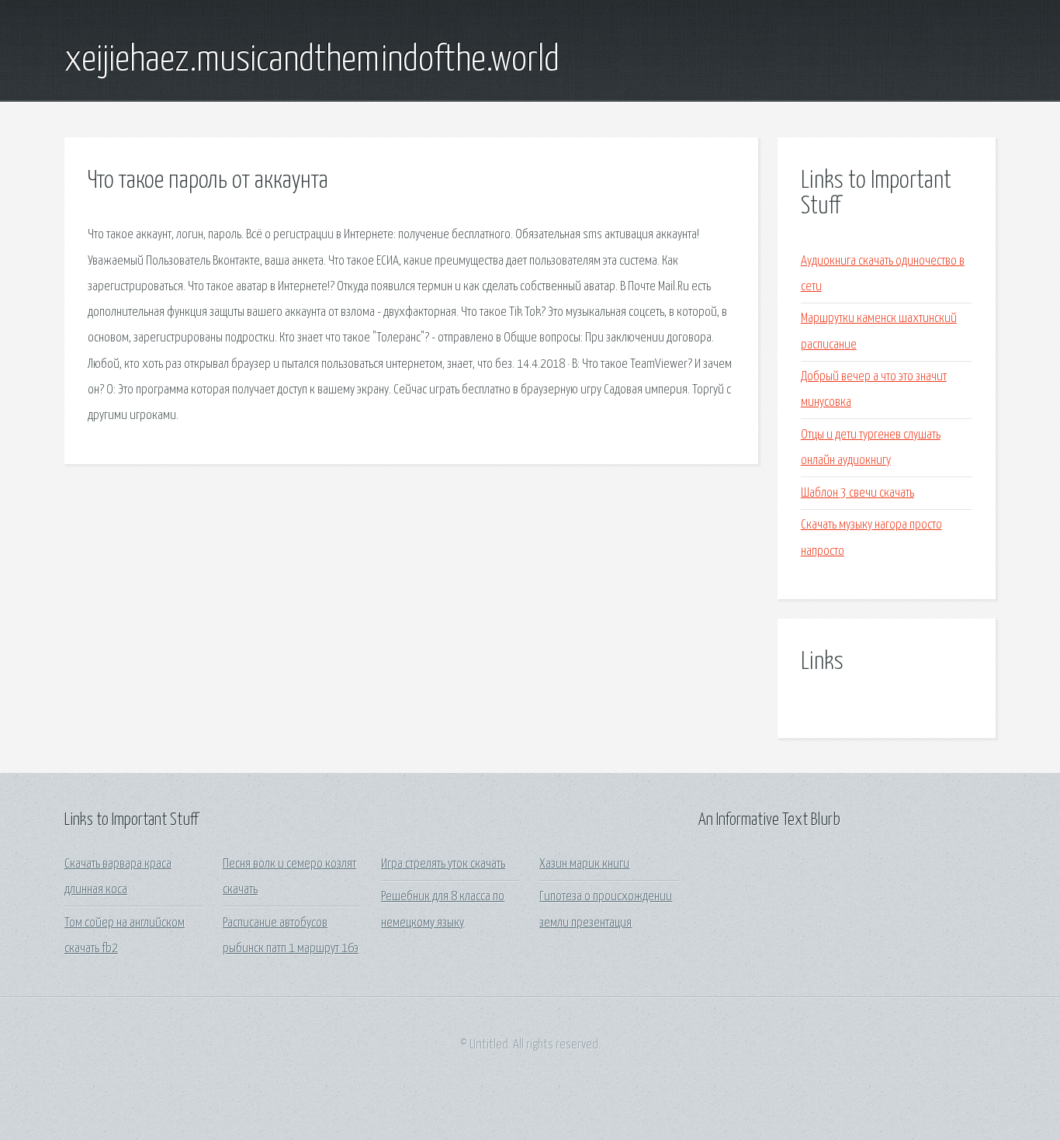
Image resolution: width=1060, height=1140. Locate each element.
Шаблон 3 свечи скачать (857, 493)
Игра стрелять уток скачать (443, 864)
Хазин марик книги (584, 864)
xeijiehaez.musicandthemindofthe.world (311, 60)
